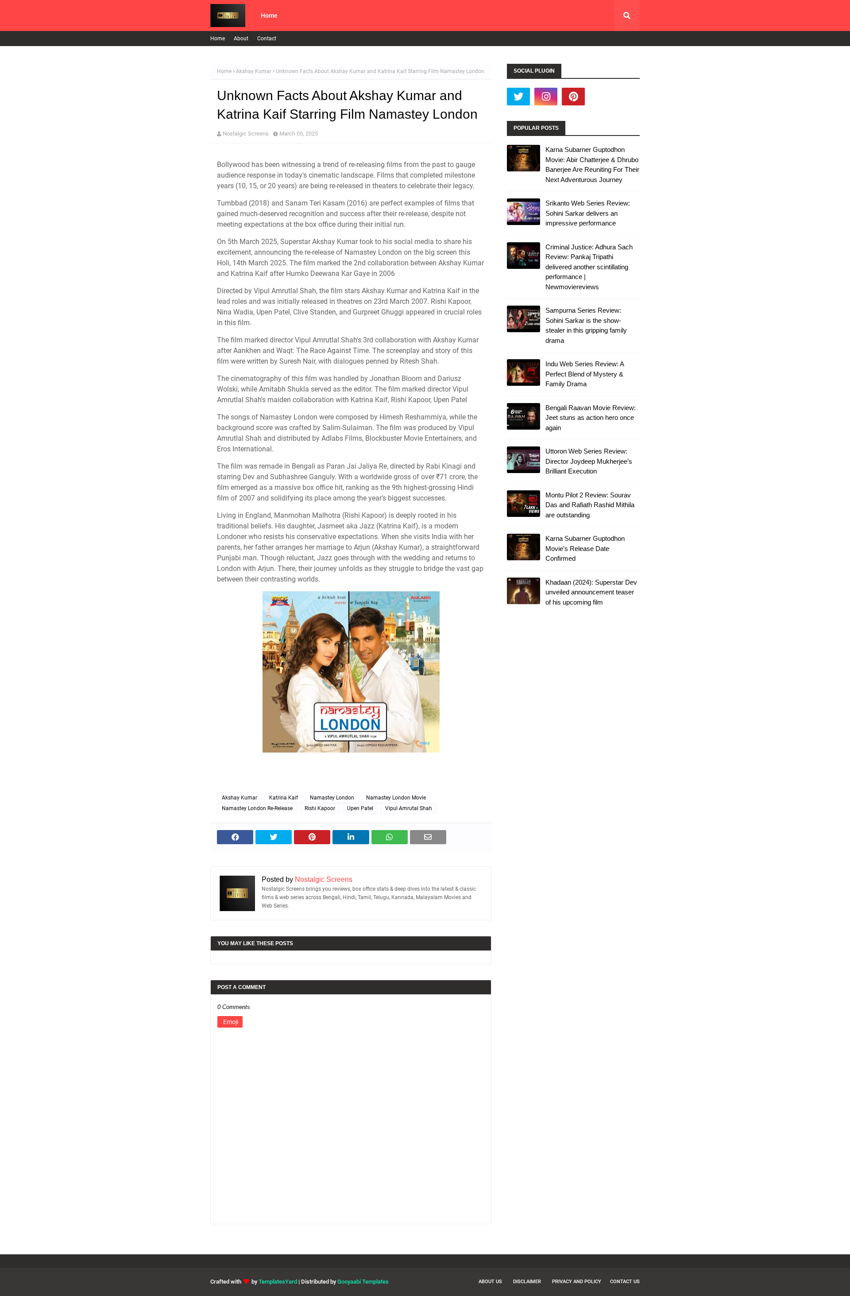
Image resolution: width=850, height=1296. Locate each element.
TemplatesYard (278, 1281)
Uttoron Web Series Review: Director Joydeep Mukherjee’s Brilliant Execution (588, 461)
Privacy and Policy (576, 1281)
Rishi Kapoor (320, 808)
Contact (266, 38)
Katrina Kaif (283, 798)
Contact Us (625, 1281)
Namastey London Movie (396, 798)
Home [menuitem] (269, 15)
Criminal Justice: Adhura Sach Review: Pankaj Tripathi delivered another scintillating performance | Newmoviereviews (589, 267)
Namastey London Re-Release (257, 808)
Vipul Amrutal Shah (408, 808)
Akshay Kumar (253, 71)
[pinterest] (573, 96)
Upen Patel (360, 808)
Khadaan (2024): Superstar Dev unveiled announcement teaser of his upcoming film (591, 592)
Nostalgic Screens (246, 133)
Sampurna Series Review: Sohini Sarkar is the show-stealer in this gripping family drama (586, 325)
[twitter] (518, 96)
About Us (490, 1281)
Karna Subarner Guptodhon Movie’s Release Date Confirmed (585, 548)
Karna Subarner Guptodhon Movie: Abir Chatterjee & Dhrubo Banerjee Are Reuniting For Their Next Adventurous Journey (592, 164)
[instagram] (545, 96)
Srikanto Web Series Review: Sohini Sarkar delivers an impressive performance (587, 213)
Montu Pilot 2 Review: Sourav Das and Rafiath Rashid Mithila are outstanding (589, 505)
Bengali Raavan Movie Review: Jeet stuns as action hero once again (590, 417)
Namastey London (332, 798)
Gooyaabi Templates (363, 1281)
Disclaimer (527, 1281)
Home (217, 38)
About (241, 38)
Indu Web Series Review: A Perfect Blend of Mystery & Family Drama (584, 374)
